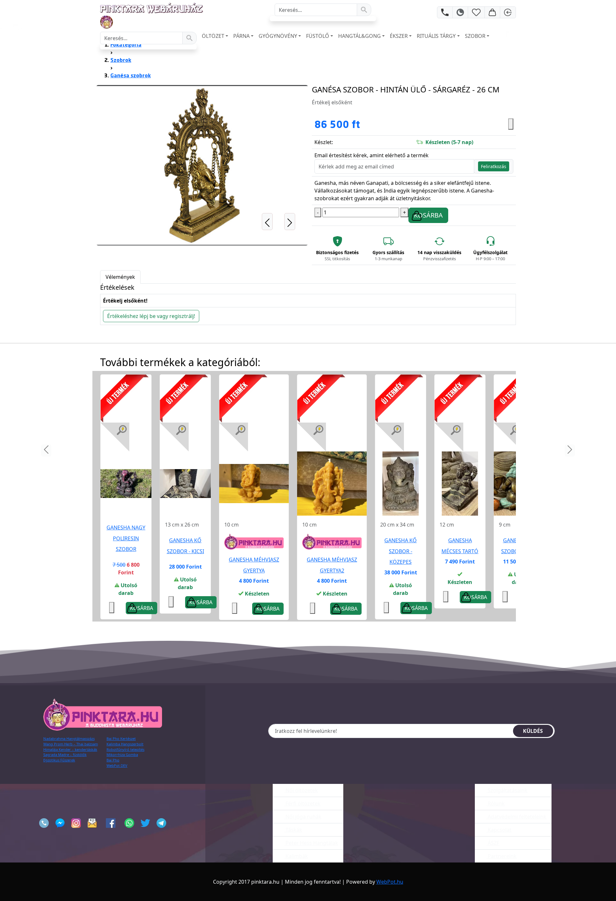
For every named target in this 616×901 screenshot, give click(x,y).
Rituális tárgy (436, 35)
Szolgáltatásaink (506, 790)
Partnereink (501, 856)
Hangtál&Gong (359, 35)
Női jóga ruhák (302, 816)
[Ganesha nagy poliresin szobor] (125, 483)
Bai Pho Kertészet (121, 738)
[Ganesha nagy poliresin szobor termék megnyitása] (125, 482)
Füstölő (317, 35)
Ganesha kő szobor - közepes (400, 551)
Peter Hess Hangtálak (311, 842)
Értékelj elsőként (332, 102)
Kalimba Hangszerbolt (125, 744)
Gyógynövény (278, 35)
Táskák (293, 829)
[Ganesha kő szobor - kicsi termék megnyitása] (185, 482)
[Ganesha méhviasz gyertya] (254, 483)
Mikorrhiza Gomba (122, 754)
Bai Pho (113, 760)
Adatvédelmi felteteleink (516, 816)
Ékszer (399, 35)
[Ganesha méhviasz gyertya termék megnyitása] (254, 482)
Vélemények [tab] (120, 276)
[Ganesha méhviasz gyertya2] (332, 483)
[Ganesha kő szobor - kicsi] (185, 483)
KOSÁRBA (428, 215)
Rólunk (495, 803)
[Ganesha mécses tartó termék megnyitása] (459, 482)
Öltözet (213, 35)
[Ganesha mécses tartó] (459, 483)
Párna (241, 35)
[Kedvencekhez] (510, 124)
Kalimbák (296, 856)
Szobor (475, 35)
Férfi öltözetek (302, 803)
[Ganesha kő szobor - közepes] (400, 483)
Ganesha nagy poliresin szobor (126, 538)
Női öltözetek (301, 790)
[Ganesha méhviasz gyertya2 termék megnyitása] (332, 482)
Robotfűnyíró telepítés (125, 749)
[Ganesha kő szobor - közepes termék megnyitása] (400, 482)
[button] (267, 165)
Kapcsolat (498, 829)
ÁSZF (492, 842)
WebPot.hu (389, 881)
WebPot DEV (117, 765)
